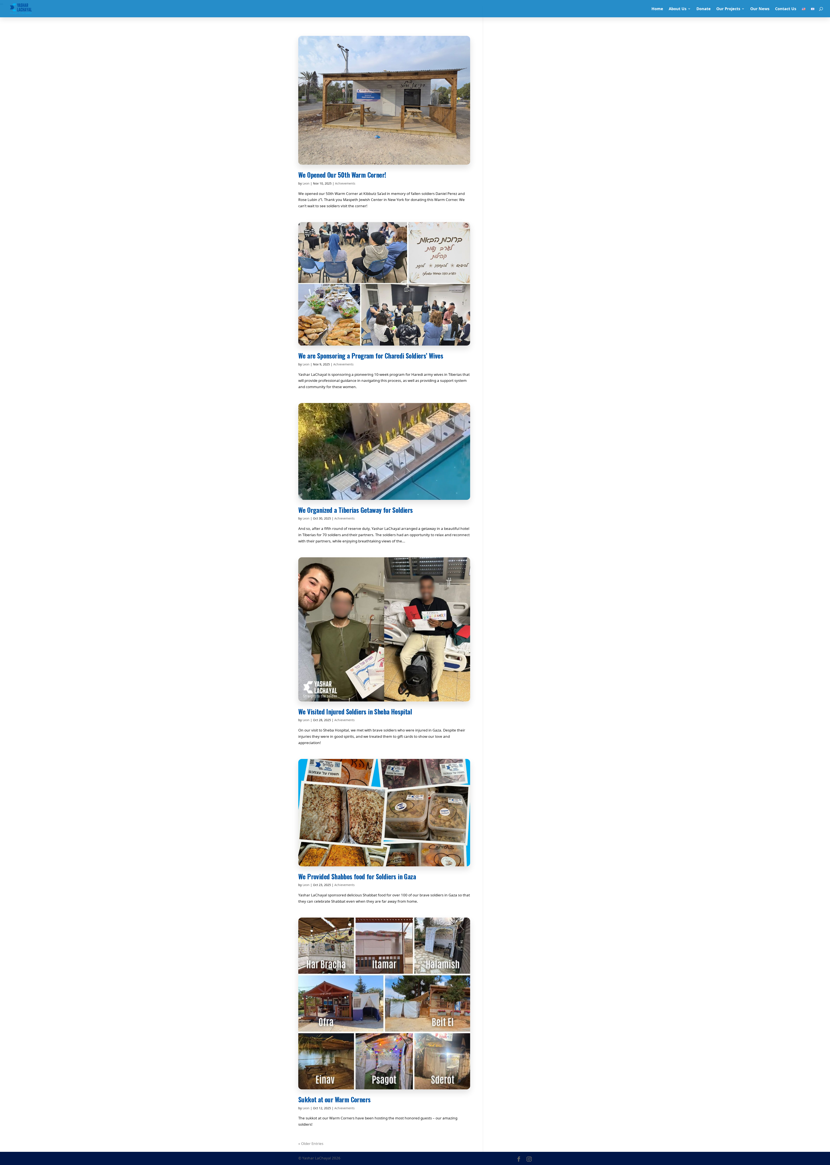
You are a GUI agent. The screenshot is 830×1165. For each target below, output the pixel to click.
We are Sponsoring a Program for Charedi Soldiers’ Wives (370, 355)
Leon (306, 183)
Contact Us (785, 9)
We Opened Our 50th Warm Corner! (342, 175)
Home (657, 9)
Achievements (345, 183)
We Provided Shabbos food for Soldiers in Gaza (357, 876)
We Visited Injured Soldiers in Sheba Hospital (355, 711)
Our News (759, 9)
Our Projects (728, 9)
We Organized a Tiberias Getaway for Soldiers (355, 510)
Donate (703, 9)
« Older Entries (310, 1143)
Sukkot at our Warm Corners (334, 1099)
